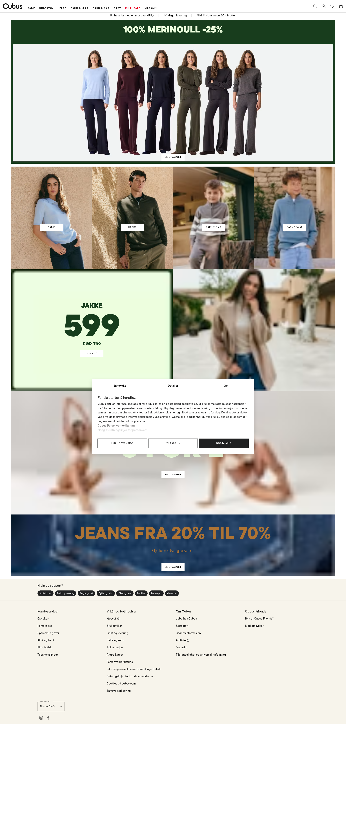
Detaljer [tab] (173, 385)
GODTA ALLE (224, 443)
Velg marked (45, 808)
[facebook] (48, 825)
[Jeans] (173, 646)
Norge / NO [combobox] (47, 814)
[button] (45, 700)
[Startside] (13, 6)
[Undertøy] (173, 552)
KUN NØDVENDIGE (122, 443)
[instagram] (41, 825)
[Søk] (315, 6)
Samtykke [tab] (120, 385)
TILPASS (171, 443)
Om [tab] (226, 385)
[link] (323, 6)
